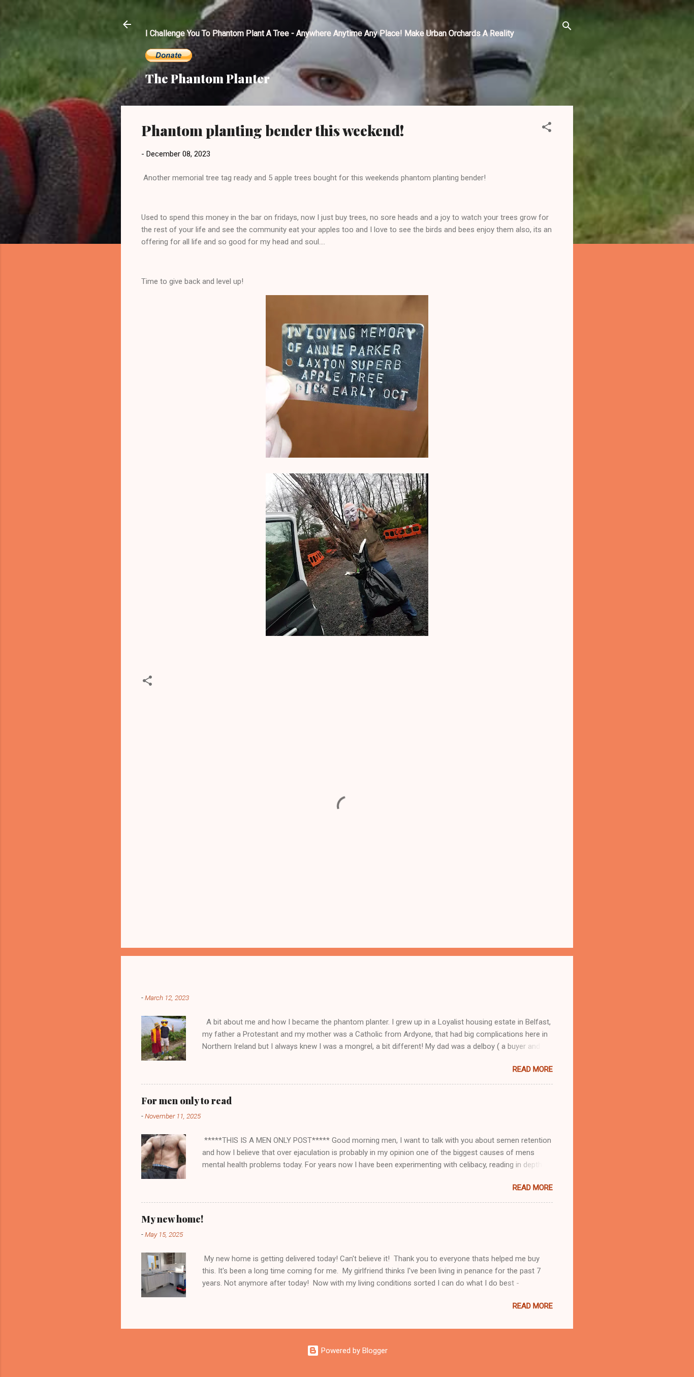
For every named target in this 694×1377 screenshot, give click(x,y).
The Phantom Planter (207, 78)
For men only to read (186, 1101)
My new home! (172, 1219)
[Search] (567, 27)
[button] (547, 129)
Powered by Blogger (353, 1350)
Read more (533, 1069)
